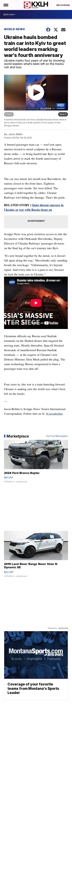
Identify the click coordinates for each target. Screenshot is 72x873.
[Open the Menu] (6, 5)
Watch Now (62, 5)
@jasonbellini (54, 414)
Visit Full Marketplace (57, 436)
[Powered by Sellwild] (63, 628)
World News (14, 29)
